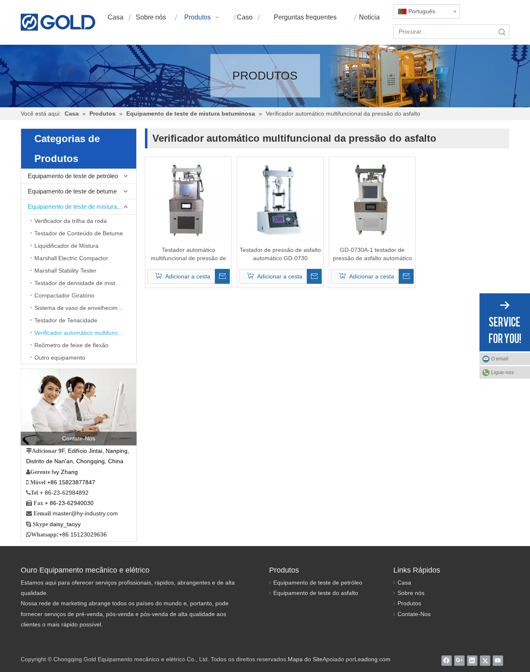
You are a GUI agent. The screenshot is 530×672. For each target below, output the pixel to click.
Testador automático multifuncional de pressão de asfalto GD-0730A (188, 254)
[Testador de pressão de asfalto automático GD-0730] (280, 199)
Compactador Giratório (64, 295)
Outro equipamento (59, 357)
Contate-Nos (414, 614)
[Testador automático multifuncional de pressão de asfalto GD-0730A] (188, 199)
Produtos (409, 603)
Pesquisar (502, 32)
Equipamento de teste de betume (72, 191)
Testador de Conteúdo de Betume (78, 233)
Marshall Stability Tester (65, 270)
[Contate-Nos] (79, 406)
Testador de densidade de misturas (80, 283)
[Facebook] (446, 660)
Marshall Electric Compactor (71, 258)
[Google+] (459, 660)
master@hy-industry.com (85, 513)
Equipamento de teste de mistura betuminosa (82, 206)
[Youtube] (498, 660)
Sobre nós (411, 593)
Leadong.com (372, 659)
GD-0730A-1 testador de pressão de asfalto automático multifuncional (372, 254)
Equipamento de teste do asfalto (315, 593)
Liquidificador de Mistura (66, 245)
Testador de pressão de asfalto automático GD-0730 (280, 254)
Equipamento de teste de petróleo (73, 175)
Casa (404, 582)
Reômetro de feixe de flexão (71, 345)
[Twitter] (485, 660)
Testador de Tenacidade (65, 320)
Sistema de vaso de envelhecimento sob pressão (85, 308)
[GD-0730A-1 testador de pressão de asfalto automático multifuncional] (372, 199)
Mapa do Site (305, 659)
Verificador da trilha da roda (70, 221)
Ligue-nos (502, 372)
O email (499, 359)
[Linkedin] (472, 660)
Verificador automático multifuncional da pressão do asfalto (85, 332)
